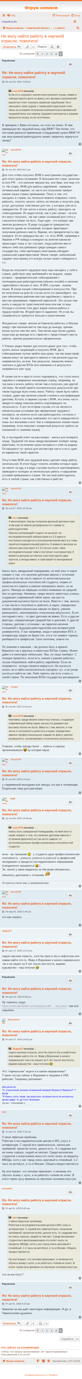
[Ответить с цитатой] (70, 64)
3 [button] (51, 54)
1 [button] (42, 54)
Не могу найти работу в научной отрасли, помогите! (32, 38)
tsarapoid (7, 1188)
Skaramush (14, 1019)
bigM (12, 798)
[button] (37, 53)
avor (14, 518)
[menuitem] (11, 15)
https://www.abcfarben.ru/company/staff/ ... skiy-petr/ (34, 1006)
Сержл (14, 687)
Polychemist (8, 61)
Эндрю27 (7, 931)
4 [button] (56, 54)
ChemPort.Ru (9, 21)
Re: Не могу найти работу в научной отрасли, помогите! (33, 75)
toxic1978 (17, 91)
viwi (4, 1112)
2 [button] (47, 54)
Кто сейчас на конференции (20, 1347)
